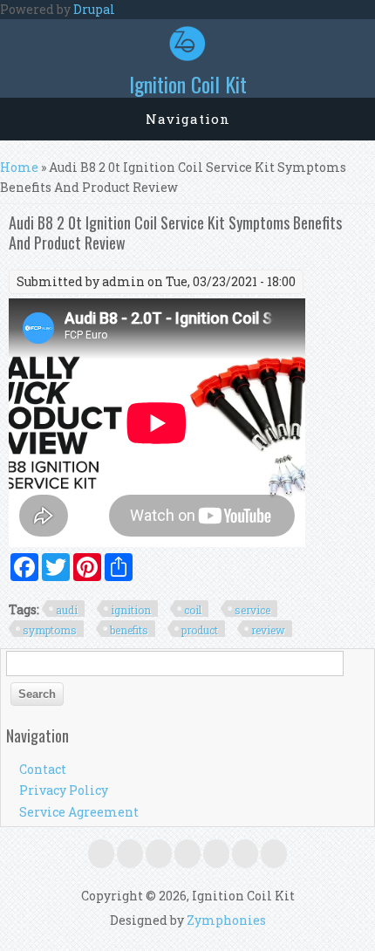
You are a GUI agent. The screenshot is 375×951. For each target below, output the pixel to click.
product (199, 630)
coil (192, 610)
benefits (129, 630)
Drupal (94, 9)
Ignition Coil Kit (188, 83)
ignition (131, 610)
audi (67, 610)
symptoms (50, 630)
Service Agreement (79, 812)
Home (19, 167)
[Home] (187, 56)
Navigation (188, 118)
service (252, 610)
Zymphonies (226, 920)
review (268, 630)
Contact (42, 769)
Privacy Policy (63, 790)
